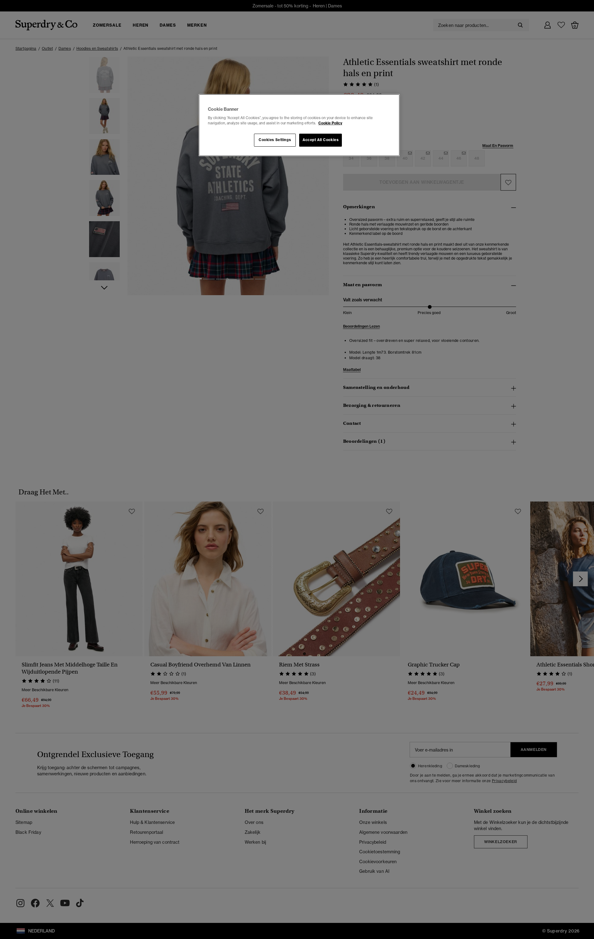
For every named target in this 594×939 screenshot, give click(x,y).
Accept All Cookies (320, 140)
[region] (299, 125)
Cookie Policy (330, 123)
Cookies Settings (275, 140)
